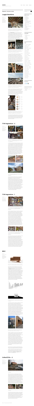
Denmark (26, 55)
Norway (4, 130)
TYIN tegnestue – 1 (8, 194)
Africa (27, 44)
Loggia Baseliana (8, 14)
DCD (25, 54)
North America (26, 66)
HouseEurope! (26, 18)
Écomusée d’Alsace (19, 375)
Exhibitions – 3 (26, 27)
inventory (26, 64)
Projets (3, 254)
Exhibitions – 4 (26, 16)
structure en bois (4, 21)
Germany (29, 61)
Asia (4, 200)
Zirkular (11, 54)
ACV (25, 44)
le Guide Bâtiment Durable (13, 352)
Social (26, 36)
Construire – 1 (26, 20)
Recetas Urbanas (27, 24)
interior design (3, 129)
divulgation (29, 55)
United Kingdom (27, 76)
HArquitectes (26, 17)
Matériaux (27, 38)
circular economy (27, 50)
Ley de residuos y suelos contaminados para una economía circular (28, 22)
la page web (14, 347)
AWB (16, 33)
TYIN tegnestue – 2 (8, 123)
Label (25, 25)
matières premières (27, 65)
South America (26, 70)
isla (11, 34)
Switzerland (3, 19)
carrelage (28, 49)
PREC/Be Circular (12, 267)
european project (4, 256)
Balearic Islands (4, 22)
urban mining (26, 77)
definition (28, 54)
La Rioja (30, 64)
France (3, 362)
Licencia (26, 90)
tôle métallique (26, 75)
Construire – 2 (26, 19)
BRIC (4, 251)
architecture (3, 128)
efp (11, 269)
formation (3, 258)
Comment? (5, 254)
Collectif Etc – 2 (7, 357)
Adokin (4, 4)
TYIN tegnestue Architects (14, 140)
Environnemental (28, 35)
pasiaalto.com (11, 141)
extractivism (26, 60)
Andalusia (29, 44)
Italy (28, 64)
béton (25, 49)
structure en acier (4, 20)
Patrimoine (5, 362)
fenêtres (29, 60)
